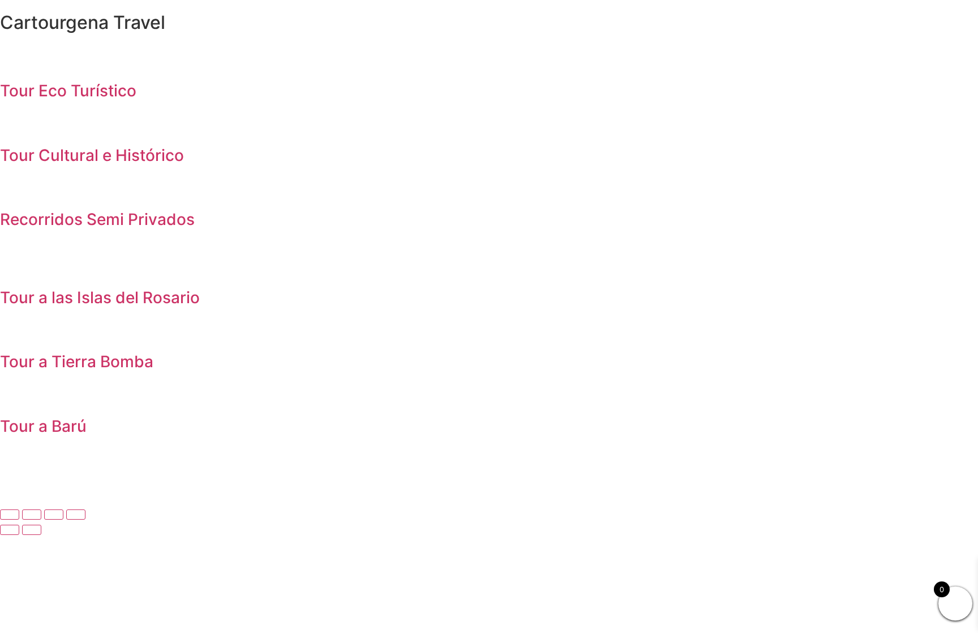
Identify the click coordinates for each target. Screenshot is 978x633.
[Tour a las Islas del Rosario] (14, 266)
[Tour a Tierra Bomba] (14, 330)
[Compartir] (53, 514)
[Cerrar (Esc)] (75, 514)
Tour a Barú (43, 426)
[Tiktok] (14, 473)
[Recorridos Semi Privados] (14, 188)
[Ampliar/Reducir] (9, 514)
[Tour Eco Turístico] (14, 59)
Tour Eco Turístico (68, 90)
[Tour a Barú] (14, 395)
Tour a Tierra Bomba (76, 361)
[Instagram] (45, 473)
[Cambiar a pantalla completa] (31, 514)
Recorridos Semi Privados (97, 219)
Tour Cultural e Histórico (92, 155)
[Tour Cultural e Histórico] (14, 124)
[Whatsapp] (76, 473)
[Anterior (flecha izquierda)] (9, 530)
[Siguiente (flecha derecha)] (31, 530)
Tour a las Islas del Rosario (100, 297)
